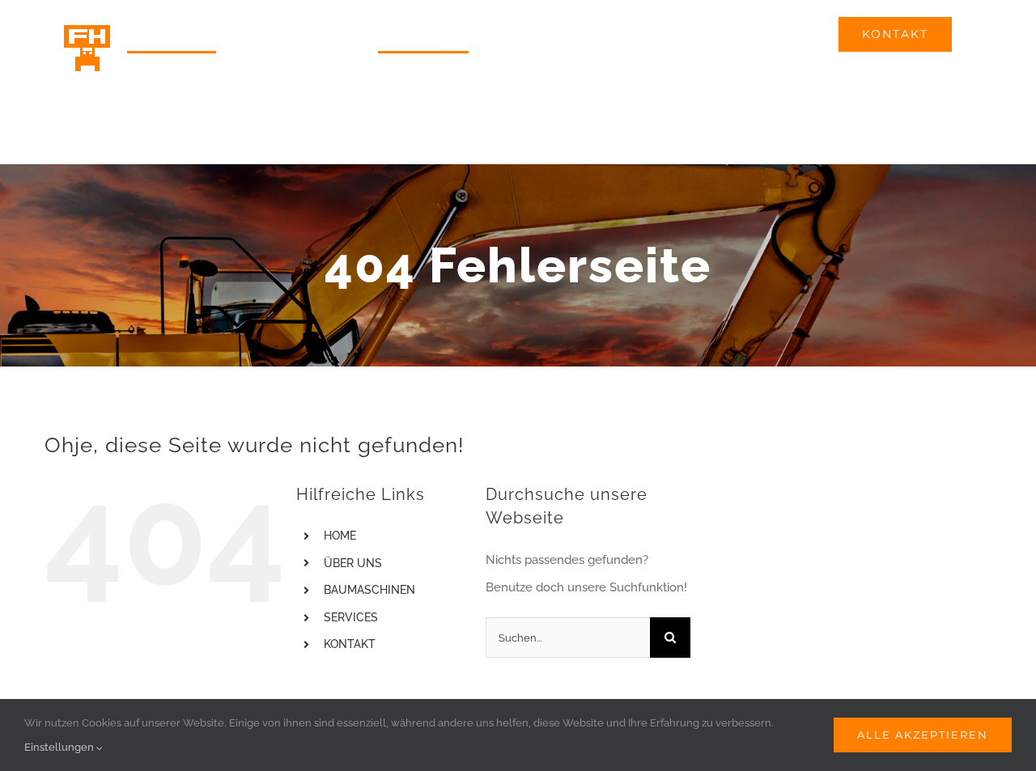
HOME (340, 535)
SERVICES (351, 617)
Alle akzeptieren (922, 734)
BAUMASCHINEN (369, 589)
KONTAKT (350, 644)
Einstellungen (60, 747)
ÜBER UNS (353, 563)
